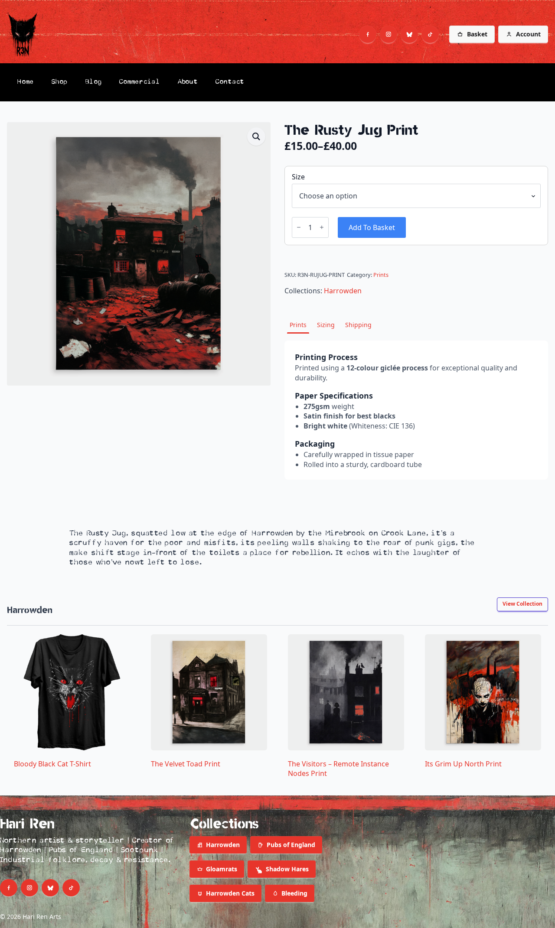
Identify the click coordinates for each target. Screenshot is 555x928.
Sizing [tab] (326, 325)
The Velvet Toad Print (185, 764)
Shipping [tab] (358, 325)
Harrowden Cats (230, 893)
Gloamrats (221, 869)
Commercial (139, 82)
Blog (93, 82)
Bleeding (294, 893)
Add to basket (372, 227)
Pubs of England (291, 844)
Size (298, 176)
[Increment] (321, 227)
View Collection (522, 603)
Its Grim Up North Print (463, 764)
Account (528, 34)
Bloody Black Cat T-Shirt (52, 764)
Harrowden (343, 290)
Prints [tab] (298, 325)
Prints (380, 275)
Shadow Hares (287, 869)
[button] (256, 136)
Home (25, 82)
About (188, 82)
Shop (60, 82)
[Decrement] (299, 227)
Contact (230, 82)
